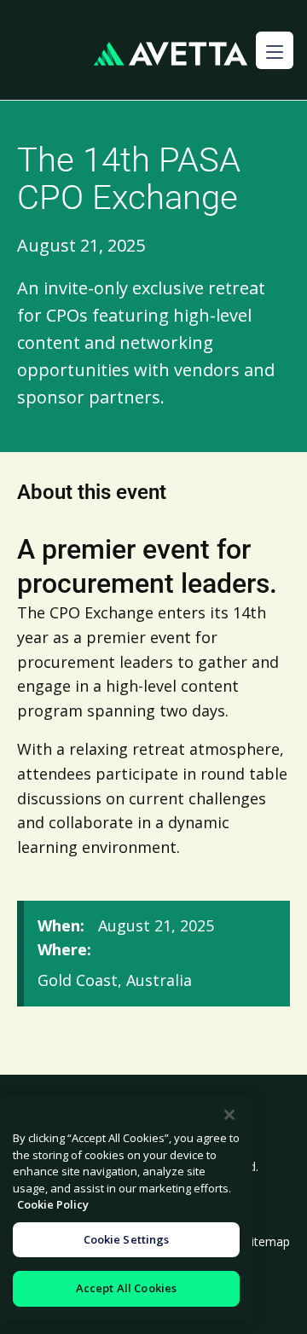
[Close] (229, 1115)
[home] (170, 54)
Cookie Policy (53, 1204)
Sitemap (267, 1241)
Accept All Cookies (126, 1288)
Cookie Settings (127, 1239)
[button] (274, 50)
